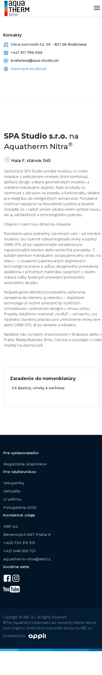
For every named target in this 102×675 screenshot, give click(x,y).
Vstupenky (13, 483)
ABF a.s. (10, 526)
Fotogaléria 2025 (19, 507)
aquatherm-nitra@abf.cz (27, 559)
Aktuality (11, 491)
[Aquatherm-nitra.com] (17, 8)
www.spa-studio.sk (29, 68)
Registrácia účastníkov (25, 464)
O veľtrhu (12, 499)
